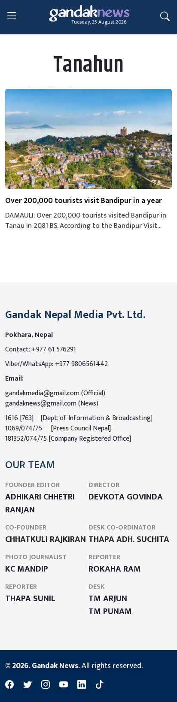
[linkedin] (81, 685)
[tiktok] (99, 685)
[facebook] (9, 685)
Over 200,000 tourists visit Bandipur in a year (83, 201)
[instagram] (45, 685)
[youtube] (63, 685)
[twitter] (27, 685)
